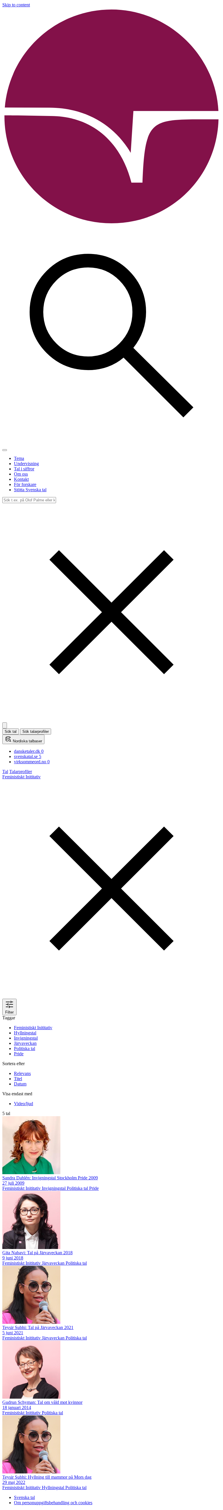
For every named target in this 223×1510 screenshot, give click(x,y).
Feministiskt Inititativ (33, 1027)
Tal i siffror (24, 468)
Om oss (21, 474)
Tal (5, 771)
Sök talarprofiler (35, 731)
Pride (19, 1053)
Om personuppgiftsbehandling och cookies (53, 1502)
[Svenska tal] (111, 224)
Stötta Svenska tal (30, 489)
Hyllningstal (25, 1032)
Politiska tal (24, 1048)
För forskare (25, 484)
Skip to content (16, 4)
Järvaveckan (25, 1043)
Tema (19, 458)
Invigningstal (26, 1038)
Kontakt (21, 479)
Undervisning (26, 463)
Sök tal (11, 731)
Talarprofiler (20, 771)
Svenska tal (24, 1497)
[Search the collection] (111, 443)
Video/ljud (23, 1103)
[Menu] (4, 450)
